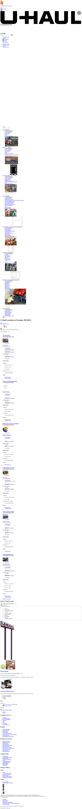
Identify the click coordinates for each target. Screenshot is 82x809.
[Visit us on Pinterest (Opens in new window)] (3, 788)
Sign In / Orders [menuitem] (5, 42)
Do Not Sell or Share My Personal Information (11, 803)
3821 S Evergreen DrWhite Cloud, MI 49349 (7, 435)
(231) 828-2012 (7, 480)
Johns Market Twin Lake (8, 467)
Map (6, 326)
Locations (6, 804)
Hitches (6, 615)
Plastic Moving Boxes (9, 618)
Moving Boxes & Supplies (7, 745)
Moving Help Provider (7, 774)
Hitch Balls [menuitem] (7, 286)
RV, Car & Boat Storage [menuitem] (9, 202)
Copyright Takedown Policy (8, 802)
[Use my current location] (6, 603)
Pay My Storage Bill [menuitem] (8, 205)
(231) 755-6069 (7, 566)
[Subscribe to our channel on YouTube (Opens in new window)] (3, 793)
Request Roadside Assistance (7, 709)
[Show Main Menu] (1, 10)
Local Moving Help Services (7, 691)
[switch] (41, 326)
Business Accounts (6, 741)
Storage (7, 196)
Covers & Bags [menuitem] (7, 232)
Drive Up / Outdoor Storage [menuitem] (10, 204)
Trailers (7, 129)
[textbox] (12, 603)
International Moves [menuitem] (8, 180)
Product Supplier (6, 775)
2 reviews (12, 532)
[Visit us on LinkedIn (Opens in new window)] (3, 790)
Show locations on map (4, 323)
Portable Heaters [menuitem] (8, 313)
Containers (13, 175)
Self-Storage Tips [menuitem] (8, 207)
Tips (3, 721)
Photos (7, 343)
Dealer (4, 772)
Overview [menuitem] (6, 254)
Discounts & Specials (6, 751)
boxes (8, 673)
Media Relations (5, 763)
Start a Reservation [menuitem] (8, 131)
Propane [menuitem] (4, 308)
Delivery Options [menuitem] (8, 178)
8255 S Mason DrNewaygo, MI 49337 (6, 392)
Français (4, 711)
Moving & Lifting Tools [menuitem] (9, 233)
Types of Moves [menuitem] (8, 258)
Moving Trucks (7, 377)
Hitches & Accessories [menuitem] (9, 135)
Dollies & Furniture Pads (7, 733)
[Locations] (4, 33)
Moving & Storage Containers (10, 734)
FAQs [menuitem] (6, 134)
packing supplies (16, 673)
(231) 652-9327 (7, 394)
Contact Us (5, 717)
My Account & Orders (7, 719)
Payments (4, 720)
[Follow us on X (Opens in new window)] (3, 791)
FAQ (3, 722)
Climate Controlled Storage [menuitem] (10, 201)
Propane (7, 308)
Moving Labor (10, 252)
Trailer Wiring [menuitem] (7, 288)
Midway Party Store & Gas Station (11, 423)
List (5, 325)
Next (4, 598)
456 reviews (12, 351)
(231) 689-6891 (7, 437)
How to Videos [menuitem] (7, 132)
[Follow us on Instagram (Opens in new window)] (3, 786)
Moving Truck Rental (6, 729)
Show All (5, 407)
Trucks (6, 608)
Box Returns (7, 616)
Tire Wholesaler (6, 335)
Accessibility (5, 723)
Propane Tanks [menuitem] (7, 314)
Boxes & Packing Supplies (17, 226)
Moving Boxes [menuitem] (7, 229)
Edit (1, 322)
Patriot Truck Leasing (6, 749)
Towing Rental (5, 732)
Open (1, 7)
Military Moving (5, 758)
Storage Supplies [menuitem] (8, 208)
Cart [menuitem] (5, 41)
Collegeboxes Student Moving (8, 748)
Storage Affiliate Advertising (8, 782)
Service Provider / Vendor (7, 776)
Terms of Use (5, 801)
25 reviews (12, 570)
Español (4, 712)
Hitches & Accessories (15, 279)
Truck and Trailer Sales (9, 610)
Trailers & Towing (8, 378)
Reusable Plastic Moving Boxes (8, 736)
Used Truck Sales (6, 744)
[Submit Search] (12, 35)
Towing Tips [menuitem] (7, 151)
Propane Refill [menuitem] (7, 310)
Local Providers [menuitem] (7, 255)
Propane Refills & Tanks (7, 747)
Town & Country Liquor (8, 511)
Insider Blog (6, 762)
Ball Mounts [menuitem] (7, 283)
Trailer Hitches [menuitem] (7, 282)
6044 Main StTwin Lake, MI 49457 (6, 478)
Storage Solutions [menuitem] (8, 235)
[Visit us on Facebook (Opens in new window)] (3, 785)
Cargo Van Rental (6, 730)
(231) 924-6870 (7, 348)
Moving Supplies (8, 614)
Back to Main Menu (9, 130)
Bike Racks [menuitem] (7, 284)
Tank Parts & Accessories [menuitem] (9, 315)
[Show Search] (3, 33)
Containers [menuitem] (6, 175)
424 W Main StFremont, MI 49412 (6, 346)
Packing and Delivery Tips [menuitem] (11, 181)
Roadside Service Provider (7, 777)
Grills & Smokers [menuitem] (8, 312)
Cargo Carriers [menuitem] (7, 285)
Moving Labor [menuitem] (5, 252)
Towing (4, 147)
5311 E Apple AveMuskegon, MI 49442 (6, 522)
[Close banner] (1, 1)
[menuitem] (43, 149)
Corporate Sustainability (7, 759)
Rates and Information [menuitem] (9, 177)
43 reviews (12, 484)
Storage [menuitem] (4, 196)
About (5, 756)
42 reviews (12, 441)
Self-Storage (7, 609)
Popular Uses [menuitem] (7, 179)
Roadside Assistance (6, 718)
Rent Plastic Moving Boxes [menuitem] (10, 236)
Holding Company (7, 757)
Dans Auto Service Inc (8, 554)
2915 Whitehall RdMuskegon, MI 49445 (6, 564)
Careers (4, 760)
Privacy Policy (5, 800)
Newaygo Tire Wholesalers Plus (10, 381)
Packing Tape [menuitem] (7, 234)
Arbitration (5, 799)
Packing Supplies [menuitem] (8, 230)
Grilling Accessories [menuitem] (8, 311)
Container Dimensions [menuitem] (9, 183)
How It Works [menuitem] (7, 256)
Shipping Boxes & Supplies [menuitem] (10, 231)
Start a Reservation (8, 149)
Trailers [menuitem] (4, 129)
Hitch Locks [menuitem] (7, 287)
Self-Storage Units (6, 735)
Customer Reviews (6, 724)
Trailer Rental (5, 731)
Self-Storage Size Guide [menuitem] (9, 203)
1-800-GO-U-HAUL (7, 704)
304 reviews (12, 398)
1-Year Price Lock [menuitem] (8, 198)
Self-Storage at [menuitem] (9, 199)
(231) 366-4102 (7, 524)
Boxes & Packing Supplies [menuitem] (7, 226)
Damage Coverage (6, 746)
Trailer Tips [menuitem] (7, 133)
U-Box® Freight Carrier (7, 773)
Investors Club (7, 761)
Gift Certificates (5, 750)
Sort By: (2, 331)
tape (10, 673)
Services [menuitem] (6, 257)
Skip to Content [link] (3, 8)
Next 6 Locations (8, 598)
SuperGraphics (5, 764)
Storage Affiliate (5, 781)
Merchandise (5, 765)
